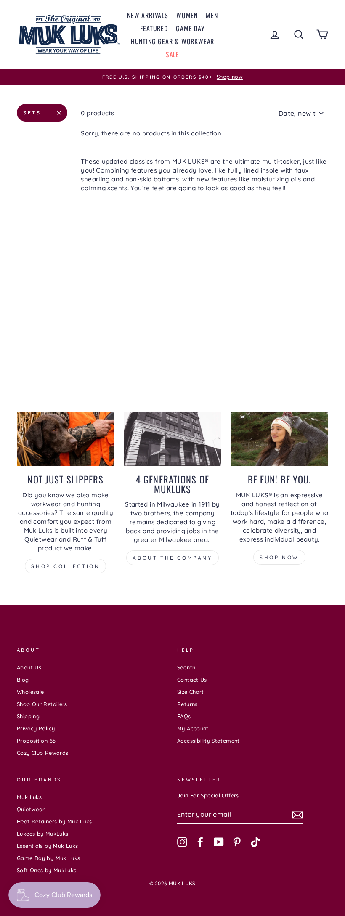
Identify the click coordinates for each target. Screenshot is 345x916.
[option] (172, 77)
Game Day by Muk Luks (48, 858)
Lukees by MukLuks (42, 833)
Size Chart (190, 691)
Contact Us (192, 679)
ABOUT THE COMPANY (172, 558)
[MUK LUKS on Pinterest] (237, 842)
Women (187, 15)
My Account (193, 728)
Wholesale (30, 691)
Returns (187, 704)
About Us (29, 667)
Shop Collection (65, 566)
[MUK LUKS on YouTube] (219, 842)
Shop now (279, 557)
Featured (153, 28)
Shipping (28, 716)
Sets (32, 112)
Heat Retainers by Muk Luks (54, 821)
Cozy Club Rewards (42, 752)
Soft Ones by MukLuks (47, 870)
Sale (172, 54)
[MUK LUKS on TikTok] (255, 842)
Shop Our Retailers (42, 704)
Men (212, 15)
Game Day (190, 28)
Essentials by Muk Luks (47, 845)
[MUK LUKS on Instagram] (182, 842)
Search (186, 667)
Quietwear (31, 809)
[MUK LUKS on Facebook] (200, 842)
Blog (23, 679)
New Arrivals (147, 15)
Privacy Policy (36, 728)
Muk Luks (29, 797)
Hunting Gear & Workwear (172, 41)
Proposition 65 (36, 740)
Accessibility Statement (208, 740)
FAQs (184, 716)
